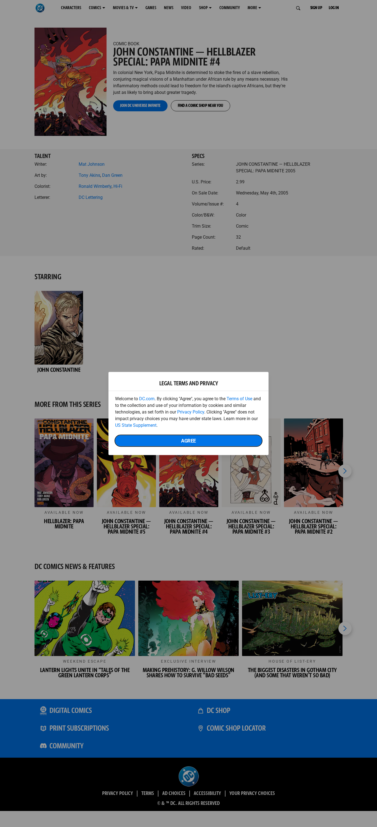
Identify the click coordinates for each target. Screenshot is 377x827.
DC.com (147, 398)
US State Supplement (135, 425)
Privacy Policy (190, 412)
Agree (188, 441)
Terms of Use (239, 398)
